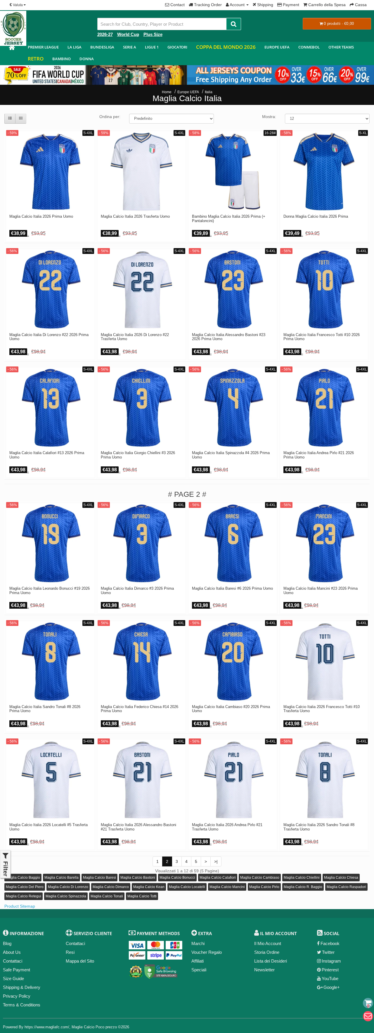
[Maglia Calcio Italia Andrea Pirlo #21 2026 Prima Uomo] (324, 408)
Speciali (198, 969)
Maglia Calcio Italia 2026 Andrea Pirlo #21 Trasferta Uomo (227, 827)
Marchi (198, 943)
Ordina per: (109, 116)
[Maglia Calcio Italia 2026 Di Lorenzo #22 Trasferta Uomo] (141, 290)
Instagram (331, 960)
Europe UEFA (277, 47)
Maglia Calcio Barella (61, 877)
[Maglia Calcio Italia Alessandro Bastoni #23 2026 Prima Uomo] (232, 290)
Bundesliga (102, 47)
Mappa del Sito (80, 960)
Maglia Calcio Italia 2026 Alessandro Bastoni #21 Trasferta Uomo (138, 827)
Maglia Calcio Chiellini (302, 877)
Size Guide (13, 978)
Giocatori (177, 47)
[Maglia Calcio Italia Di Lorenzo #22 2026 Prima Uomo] (50, 290)
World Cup (128, 34)
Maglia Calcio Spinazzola (66, 896)
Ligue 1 (152, 47)
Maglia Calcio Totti (142, 896)
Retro (36, 58)
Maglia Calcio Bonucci (177, 877)
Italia (208, 92)
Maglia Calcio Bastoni (137, 877)
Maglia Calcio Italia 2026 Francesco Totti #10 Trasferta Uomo (321, 709)
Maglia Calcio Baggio (23, 877)
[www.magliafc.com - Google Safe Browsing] (160, 970)
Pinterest (330, 969)
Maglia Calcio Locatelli (187, 887)
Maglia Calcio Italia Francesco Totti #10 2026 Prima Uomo (321, 337)
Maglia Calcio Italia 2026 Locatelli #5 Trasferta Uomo (48, 827)
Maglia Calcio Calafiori (218, 877)
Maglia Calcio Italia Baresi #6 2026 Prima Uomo (232, 588)
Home (167, 92)
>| (216, 861)
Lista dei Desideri (270, 960)
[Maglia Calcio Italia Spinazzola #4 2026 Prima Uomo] (232, 408)
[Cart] (368, 1003)
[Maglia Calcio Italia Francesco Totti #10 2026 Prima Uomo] (324, 290)
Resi (70, 952)
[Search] (233, 24)
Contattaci (12, 960)
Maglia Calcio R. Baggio (303, 887)
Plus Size (152, 34)
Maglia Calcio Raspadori (346, 887)
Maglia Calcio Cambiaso (259, 877)
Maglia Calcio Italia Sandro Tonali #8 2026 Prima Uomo (44, 709)
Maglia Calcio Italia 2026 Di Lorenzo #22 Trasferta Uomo (135, 337)
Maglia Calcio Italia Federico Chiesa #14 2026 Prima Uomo (139, 709)
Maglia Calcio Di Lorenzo (68, 887)
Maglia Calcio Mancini (227, 887)
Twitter (328, 952)
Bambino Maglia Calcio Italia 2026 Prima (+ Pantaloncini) (228, 218)
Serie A (129, 47)
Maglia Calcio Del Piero (25, 887)
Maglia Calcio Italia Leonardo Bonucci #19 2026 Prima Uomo (49, 590)
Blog (7, 943)
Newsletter (264, 969)
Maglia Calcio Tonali (107, 896)
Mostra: (269, 116)
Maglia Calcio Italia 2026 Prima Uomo (41, 216)
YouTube (330, 978)
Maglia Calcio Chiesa (341, 877)
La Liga (74, 47)
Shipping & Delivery (21, 987)
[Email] (368, 1016)
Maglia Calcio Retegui (23, 896)
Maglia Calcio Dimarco (111, 887)
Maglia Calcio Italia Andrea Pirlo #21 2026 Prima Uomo (318, 455)
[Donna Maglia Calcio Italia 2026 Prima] (324, 171)
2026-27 (105, 34)
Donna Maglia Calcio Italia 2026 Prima (315, 216)
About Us (12, 952)
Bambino (61, 58)
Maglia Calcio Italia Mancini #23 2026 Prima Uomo (320, 590)
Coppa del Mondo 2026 (226, 47)
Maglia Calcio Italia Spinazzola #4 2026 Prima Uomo (231, 455)
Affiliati (197, 960)
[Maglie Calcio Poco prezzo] (11, 48)
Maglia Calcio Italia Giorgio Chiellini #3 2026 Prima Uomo (138, 455)
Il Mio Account (267, 943)
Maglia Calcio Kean (149, 887)
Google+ (331, 987)
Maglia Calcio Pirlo (264, 887)
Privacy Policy (16, 996)
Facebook (330, 943)
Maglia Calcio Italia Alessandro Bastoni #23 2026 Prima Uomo (228, 337)
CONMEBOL (309, 47)
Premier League (43, 47)
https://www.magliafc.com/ (47, 1027)
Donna (86, 58)
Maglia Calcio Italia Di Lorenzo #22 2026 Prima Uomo (49, 337)
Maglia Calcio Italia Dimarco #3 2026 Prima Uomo (137, 590)
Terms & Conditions (21, 1004)
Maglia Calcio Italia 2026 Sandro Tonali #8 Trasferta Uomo (318, 827)
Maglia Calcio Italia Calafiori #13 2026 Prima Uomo (46, 455)
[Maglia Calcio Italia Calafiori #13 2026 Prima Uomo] (50, 408)
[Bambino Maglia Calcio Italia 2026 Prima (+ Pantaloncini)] (232, 171)
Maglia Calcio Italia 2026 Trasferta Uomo (135, 216)
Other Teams (341, 47)
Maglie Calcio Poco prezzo (94, 1027)
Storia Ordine (266, 952)
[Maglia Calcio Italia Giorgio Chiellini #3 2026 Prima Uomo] (141, 408)
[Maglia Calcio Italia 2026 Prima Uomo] (50, 171)
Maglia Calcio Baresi (99, 877)
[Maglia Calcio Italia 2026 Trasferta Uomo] (141, 171)
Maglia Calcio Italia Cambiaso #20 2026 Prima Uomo (231, 709)
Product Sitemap (19, 906)
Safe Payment (16, 969)
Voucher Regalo (206, 952)
